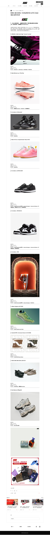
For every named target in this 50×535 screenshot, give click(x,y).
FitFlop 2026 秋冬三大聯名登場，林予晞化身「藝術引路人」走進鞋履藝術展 (12, 507)
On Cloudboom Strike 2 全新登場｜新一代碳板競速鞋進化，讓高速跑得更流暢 (37, 507)
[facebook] (36, 526)
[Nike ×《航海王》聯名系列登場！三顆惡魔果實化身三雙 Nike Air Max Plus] (25, 502)
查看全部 (42, 497)
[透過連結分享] (16, 490)
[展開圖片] (18, 343)
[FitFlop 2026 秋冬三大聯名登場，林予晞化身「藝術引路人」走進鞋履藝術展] (12, 502)
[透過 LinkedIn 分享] (14, 490)
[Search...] (42, 4)
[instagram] (40, 526)
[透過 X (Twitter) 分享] (12, 490)
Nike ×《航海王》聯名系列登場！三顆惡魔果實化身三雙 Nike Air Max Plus (25, 507)
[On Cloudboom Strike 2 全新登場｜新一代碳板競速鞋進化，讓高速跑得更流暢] (37, 502)
